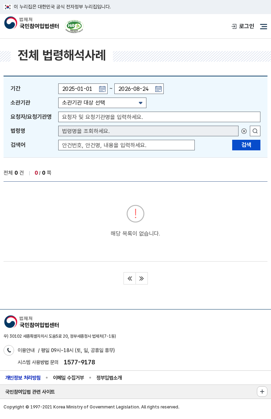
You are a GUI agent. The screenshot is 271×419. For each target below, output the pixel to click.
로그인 (246, 26)
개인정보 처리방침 (23, 378)
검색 (246, 145)
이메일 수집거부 (68, 378)
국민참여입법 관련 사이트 (30, 392)
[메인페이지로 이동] (31, 23)
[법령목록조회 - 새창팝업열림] (255, 131)
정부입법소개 (109, 378)
